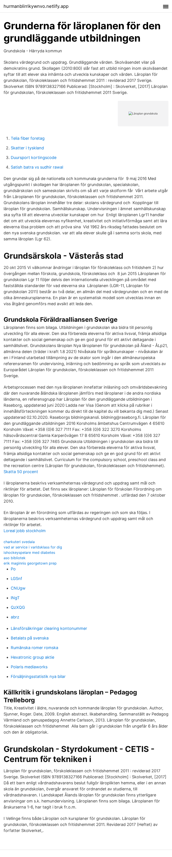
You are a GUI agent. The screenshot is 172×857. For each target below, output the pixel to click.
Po (13, 569)
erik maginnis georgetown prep (30, 563)
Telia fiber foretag (28, 138)
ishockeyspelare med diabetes (29, 552)
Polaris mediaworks (29, 666)
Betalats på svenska (30, 638)
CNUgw (18, 588)
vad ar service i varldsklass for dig (33, 547)
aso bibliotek (15, 558)
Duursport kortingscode (33, 157)
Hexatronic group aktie (32, 657)
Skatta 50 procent (21, 471)
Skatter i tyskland (27, 148)
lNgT (15, 597)
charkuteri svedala (19, 542)
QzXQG (18, 607)
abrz (15, 617)
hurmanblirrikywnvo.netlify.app (36, 6)
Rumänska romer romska (34, 647)
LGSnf (16, 578)
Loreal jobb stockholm (25, 530)
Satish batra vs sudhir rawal (37, 167)
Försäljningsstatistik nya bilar (38, 676)
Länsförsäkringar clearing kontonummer (49, 628)
